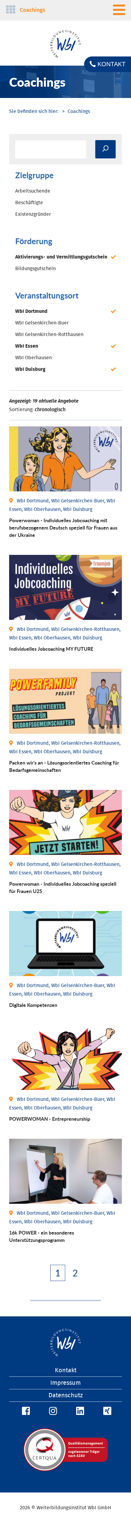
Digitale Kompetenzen (33, 1004)
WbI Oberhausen (33, 357)
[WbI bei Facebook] (25, 1411)
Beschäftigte (29, 202)
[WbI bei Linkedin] (79, 1411)
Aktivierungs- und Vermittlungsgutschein (61, 257)
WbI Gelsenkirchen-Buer (42, 322)
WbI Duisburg (30, 369)
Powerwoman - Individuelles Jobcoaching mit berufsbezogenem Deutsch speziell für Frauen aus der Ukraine (63, 527)
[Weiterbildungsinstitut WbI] (33, 111)
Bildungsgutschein (35, 268)
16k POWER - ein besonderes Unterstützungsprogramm (41, 1236)
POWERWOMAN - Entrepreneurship (49, 1118)
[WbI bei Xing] (106, 1411)
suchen (105, 149)
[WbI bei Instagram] (52, 1411)
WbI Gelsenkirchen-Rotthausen (49, 334)
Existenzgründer (33, 214)
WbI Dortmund (31, 311)
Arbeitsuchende (32, 191)
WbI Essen (26, 346)
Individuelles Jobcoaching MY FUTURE (51, 648)
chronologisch (50, 409)
